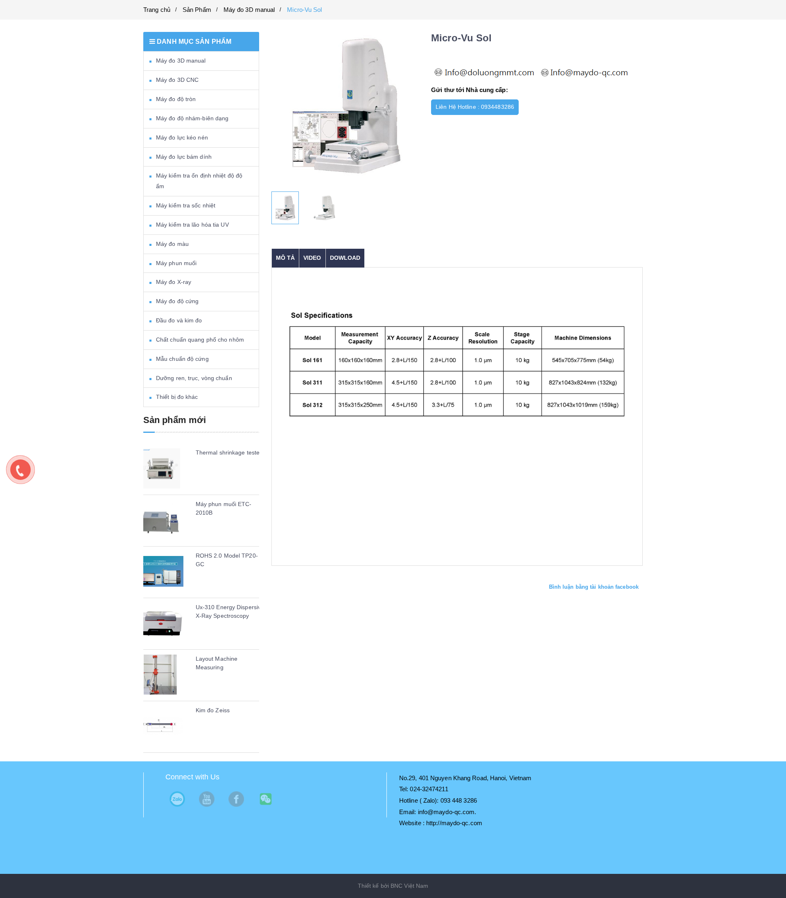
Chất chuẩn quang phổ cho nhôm (200, 339)
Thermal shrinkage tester (229, 452)
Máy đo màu (172, 244)
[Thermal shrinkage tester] (160, 468)
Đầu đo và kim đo (179, 320)
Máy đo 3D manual (249, 9)
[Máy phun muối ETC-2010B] (160, 520)
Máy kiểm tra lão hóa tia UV (192, 224)
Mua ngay (543, 107)
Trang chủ (156, 9)
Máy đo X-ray (173, 282)
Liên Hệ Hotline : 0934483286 (475, 107)
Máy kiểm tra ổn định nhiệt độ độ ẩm (199, 180)
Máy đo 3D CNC (177, 80)
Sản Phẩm (197, 9)
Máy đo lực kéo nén (182, 137)
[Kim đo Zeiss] (160, 726)
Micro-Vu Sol (304, 9)
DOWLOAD (345, 257)
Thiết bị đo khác (177, 397)
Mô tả (285, 257)
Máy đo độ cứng (177, 301)
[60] (325, 207)
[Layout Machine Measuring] (160, 675)
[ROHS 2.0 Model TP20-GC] (160, 571)
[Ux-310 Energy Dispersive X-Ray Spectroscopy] (160, 623)
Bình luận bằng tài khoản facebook (594, 587)
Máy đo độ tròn (176, 99)
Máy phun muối (176, 263)
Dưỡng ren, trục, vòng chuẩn (194, 378)
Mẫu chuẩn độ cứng (182, 359)
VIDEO (312, 257)
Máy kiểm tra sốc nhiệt (185, 205)
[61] (285, 207)
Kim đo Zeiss (213, 710)
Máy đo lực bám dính (184, 156)
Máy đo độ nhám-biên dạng (192, 118)
